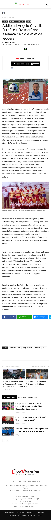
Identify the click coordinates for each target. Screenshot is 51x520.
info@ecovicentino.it (29, 506)
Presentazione (9, 513)
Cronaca (5, 21)
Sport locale (21, 21)
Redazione (29, 513)
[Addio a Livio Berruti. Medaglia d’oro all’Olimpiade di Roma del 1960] (8, 431)
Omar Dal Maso (10, 42)
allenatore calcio (15, 348)
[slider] (36, 64)
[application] (25, 64)
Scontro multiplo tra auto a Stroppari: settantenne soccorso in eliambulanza (14, 384)
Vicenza (11, 18)
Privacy (40, 515)
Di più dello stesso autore (27, 397)
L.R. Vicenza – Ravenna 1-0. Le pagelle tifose (36, 382)
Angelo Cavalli (27, 348)
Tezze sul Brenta (9, 378)
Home (4, 18)
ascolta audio (14, 64)
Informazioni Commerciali (26, 515)
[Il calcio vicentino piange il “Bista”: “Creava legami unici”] (8, 420)
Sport (4, 409)
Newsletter (20, 513)
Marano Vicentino (6, 422)
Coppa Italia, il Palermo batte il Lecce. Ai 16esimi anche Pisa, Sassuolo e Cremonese (29, 406)
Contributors (40, 513)
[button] (47, 5)
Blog (28, 378)
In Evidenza (12, 21)
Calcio (44, 348)
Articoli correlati (10, 397)
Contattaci (12, 515)
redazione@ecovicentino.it (29, 504)
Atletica (37, 348)
